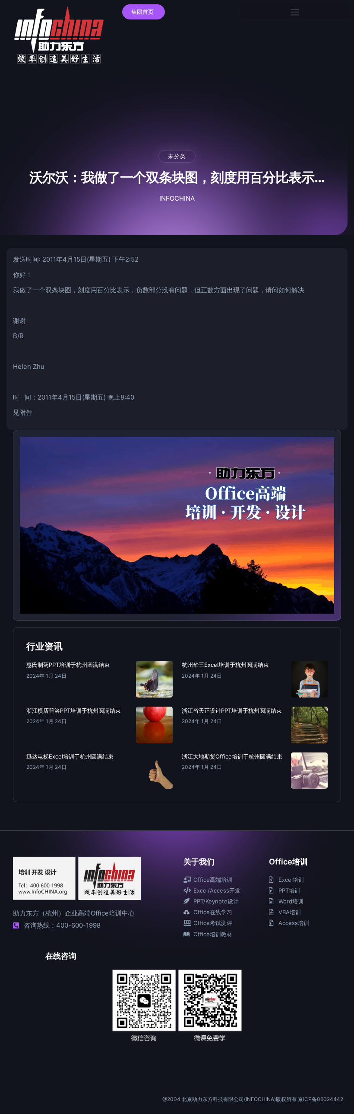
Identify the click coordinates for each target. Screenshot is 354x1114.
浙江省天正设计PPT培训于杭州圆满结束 (232, 710)
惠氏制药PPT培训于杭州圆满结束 (68, 664)
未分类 (177, 156)
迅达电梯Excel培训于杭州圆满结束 (70, 756)
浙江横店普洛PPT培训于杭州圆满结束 (73, 710)
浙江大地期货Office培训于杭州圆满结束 (232, 756)
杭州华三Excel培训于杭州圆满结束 (225, 664)
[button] (295, 11)
